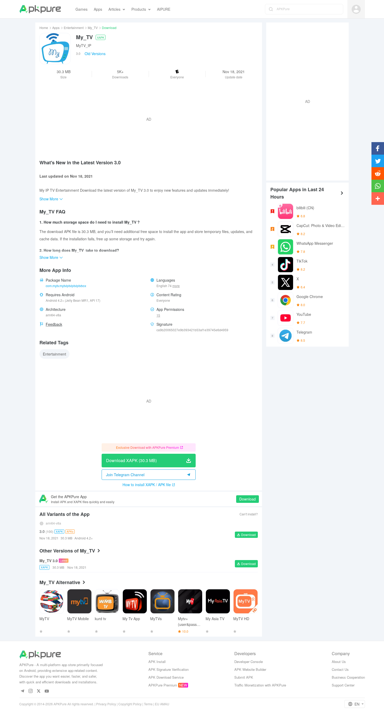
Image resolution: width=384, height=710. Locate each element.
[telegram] (22, 691)
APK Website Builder (250, 669)
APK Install (157, 661)
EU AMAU (162, 704)
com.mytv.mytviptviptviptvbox (66, 285)
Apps (56, 27)
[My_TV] (55, 48)
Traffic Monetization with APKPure (260, 685)
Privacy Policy (106, 704)
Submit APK (243, 677)
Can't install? (249, 514)
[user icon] (356, 9)
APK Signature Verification (168, 669)
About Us (339, 661)
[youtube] (47, 691)
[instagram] (30, 691)
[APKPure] (40, 9)
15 (158, 315)
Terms (148, 704)
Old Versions (95, 53)
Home (43, 27)
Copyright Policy (130, 704)
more (176, 286)
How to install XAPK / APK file (147, 484)
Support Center (343, 685)
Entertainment (74, 27)
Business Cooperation (348, 677)
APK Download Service (166, 677)
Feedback (54, 324)
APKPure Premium (162, 685)
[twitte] (39, 691)
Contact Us (340, 669)
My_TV (93, 27)
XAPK (100, 37)
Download (247, 499)
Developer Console (248, 661)
